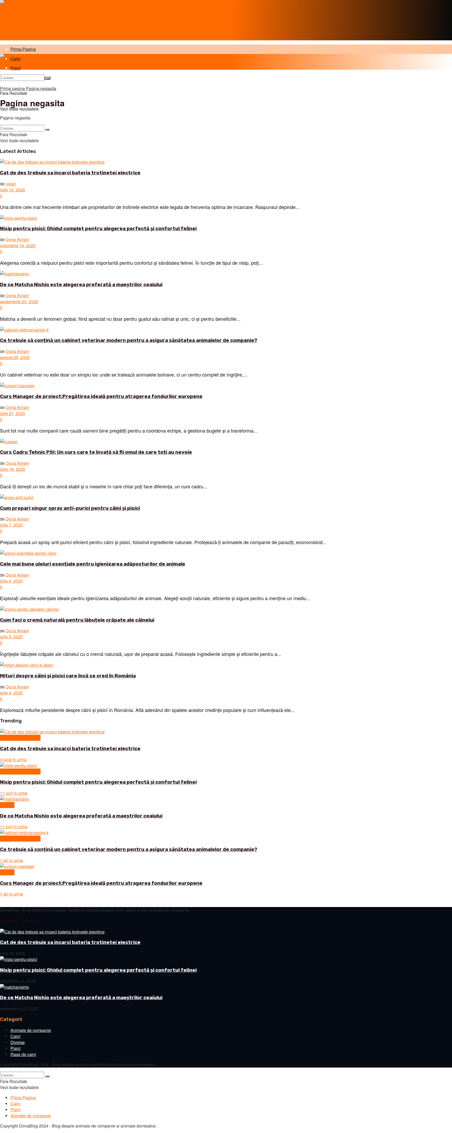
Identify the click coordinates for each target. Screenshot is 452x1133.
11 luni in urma (13, 793)
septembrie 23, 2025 (19, 302)
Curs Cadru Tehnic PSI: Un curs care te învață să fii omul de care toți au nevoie (96, 452)
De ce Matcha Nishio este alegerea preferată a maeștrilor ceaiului (81, 285)
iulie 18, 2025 (12, 469)
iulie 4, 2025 (11, 693)
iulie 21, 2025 (12, 413)
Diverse (7, 805)
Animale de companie (20, 738)
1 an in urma (11, 860)
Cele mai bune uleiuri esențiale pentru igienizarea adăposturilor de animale (92, 564)
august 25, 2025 (15, 357)
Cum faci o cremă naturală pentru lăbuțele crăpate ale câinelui (77, 620)
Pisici (15, 1048)
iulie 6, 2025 (11, 581)
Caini (15, 1036)
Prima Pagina (23, 49)
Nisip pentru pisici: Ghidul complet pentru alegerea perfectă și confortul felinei (98, 228)
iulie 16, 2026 (12, 190)
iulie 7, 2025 (11, 525)
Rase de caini (23, 1054)
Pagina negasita (41, 88)
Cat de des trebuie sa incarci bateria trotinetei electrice (70, 173)
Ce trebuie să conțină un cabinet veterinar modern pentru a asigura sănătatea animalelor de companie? (128, 340)
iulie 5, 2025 (11, 637)
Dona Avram (17, 239)
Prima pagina (12, 88)
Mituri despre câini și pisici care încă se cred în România (68, 676)
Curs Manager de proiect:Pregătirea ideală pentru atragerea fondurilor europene (101, 396)
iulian (11, 184)
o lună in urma (13, 759)
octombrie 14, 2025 (18, 245)
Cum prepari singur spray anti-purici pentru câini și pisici (70, 508)
